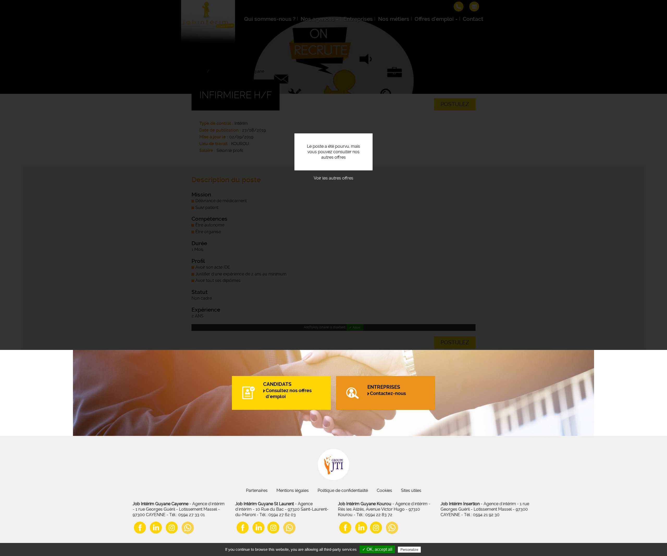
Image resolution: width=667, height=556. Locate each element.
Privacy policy (434, 549)
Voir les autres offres (333, 178)
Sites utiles (411, 490)
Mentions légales (292, 490)
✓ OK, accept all (377, 549)
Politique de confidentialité (343, 490)
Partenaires (257, 490)
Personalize (409, 550)
